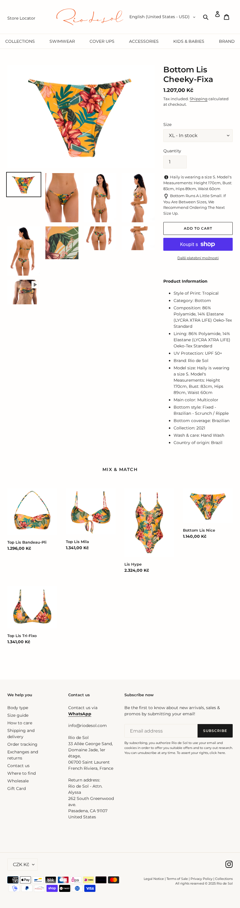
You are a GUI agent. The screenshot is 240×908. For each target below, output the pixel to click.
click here (217, 753)
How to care (19, 723)
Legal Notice (154, 879)
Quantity (172, 150)
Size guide (17, 715)
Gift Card (16, 788)
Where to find (21, 773)
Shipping (199, 98)
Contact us (18, 765)
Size (167, 124)
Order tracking (22, 744)
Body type (17, 707)
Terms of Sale (177, 879)
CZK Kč (21, 864)
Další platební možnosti (198, 258)
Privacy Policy (202, 879)
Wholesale (18, 781)
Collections (224, 879)
